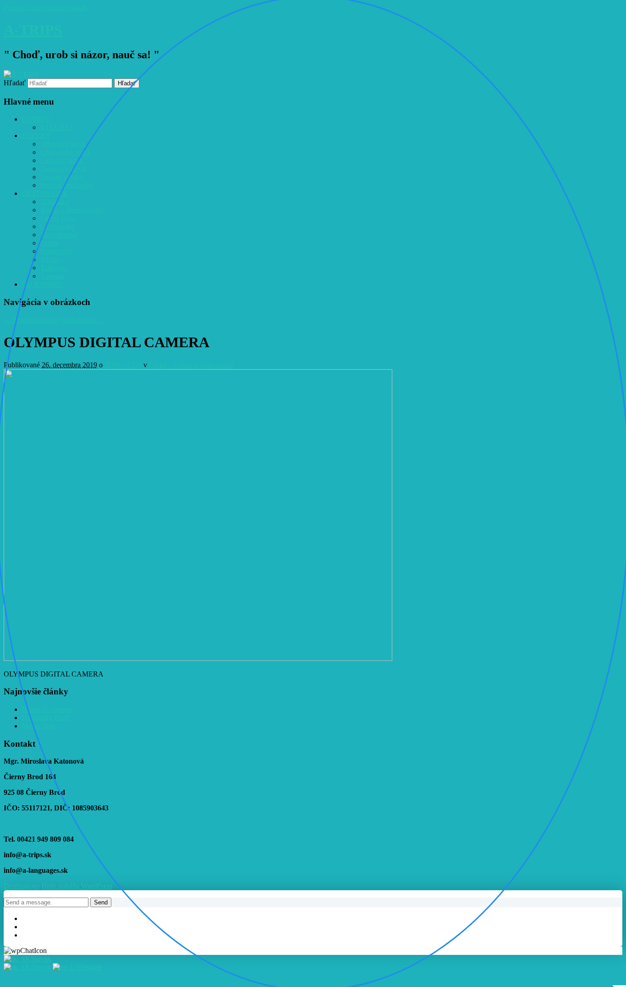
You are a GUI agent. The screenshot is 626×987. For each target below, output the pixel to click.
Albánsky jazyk (63, 144)
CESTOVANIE (45, 193)
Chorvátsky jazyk (65, 152)
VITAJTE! (56, 127)
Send (101, 902)
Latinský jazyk (61, 160)
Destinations (21, 886)
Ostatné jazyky (61, 177)
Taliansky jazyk (63, 168)
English (91, 967)
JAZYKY (36, 135)
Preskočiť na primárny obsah (45, 7)
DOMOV (36, 119)
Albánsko (54, 201)
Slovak (41, 959)
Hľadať (15, 83)
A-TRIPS (33, 30)
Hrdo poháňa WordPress (76, 886)
